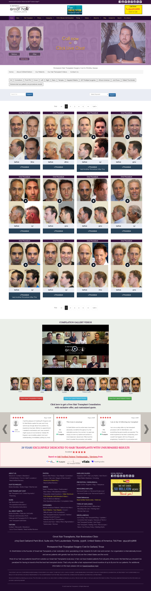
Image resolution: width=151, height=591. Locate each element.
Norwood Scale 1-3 (83, 491)
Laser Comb (81, 484)
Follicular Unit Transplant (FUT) (18, 518)
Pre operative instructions (17, 504)
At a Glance (127, 18)
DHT (85, 476)
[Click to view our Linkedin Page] (128, 2)
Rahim (108, 391)
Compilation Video (67, 501)
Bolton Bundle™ (26, 1)
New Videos (47, 492)
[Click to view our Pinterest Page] (131, 2)
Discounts (18, 527)
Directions (25, 476)
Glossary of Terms (100, 520)
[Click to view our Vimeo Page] (140, 2)
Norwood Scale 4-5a (84, 493)
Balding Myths (100, 527)
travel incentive (88, 566)
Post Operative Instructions (18, 507)
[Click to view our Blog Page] (137, 2)
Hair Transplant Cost (15, 493)
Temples (61, 80)
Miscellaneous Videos (59, 492)
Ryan (131, 393)
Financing (12, 496)
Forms (22, 478)
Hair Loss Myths (93, 476)
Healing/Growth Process (51, 517)
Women (55, 524)
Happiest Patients (72, 80)
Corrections (18, 80)
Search (119, 18)
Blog (105, 18)
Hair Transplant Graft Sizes (17, 520)
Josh (20, 391)
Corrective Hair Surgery (85, 520)
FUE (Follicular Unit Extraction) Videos (55, 496)
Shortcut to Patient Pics (50, 480)
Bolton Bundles (14, 487)
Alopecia (79, 476)
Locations (33, 478)
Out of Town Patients (16, 529)
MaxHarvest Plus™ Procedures (53, 519)
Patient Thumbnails (129, 80)
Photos (39, 18)
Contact (18, 476)
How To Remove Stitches (51, 499)
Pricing (78, 18)
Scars (44, 489)
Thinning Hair (95, 509)
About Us (96, 18)
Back (53, 80)
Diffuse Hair (96, 506)
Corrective (68, 476)
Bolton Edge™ (35, 1)
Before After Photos (49, 476)
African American (104, 80)
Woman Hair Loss (83, 511)
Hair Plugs (97, 522)
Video (18, 18)
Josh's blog (80, 517)
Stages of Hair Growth (63, 478)
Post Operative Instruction (51, 501)
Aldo (42, 392)
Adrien (64, 392)
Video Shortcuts (68, 494)
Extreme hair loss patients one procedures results (26, 84)
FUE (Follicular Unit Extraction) (65, 18)
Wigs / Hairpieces (98, 484)
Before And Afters (66, 507)
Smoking (96, 478)
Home (11, 18)
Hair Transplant (28, 18)
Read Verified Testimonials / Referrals (89, 500)
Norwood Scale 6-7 (98, 493)
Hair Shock (102, 476)
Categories (49, 18)
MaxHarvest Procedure (15, 1)
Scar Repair (60, 476)
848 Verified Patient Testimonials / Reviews (77, 456)
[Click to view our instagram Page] (134, 2)
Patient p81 (86, 392)
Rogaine (88, 484)
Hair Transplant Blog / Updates (95, 517)
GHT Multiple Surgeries (88, 80)
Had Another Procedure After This (92, 169)
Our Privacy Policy (88, 527)
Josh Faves (116, 80)
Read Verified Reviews (16, 480)
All (11, 80)
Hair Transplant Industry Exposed (54, 515)
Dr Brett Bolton (14, 478)
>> (88, 106)
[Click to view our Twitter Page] (125, 2)
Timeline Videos (53, 489)
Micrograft (33, 518)
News (79, 527)
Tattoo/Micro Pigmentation (64, 522)
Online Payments (28, 493)
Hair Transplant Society (84, 522)
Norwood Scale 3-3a (97, 491)
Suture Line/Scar (49, 522)
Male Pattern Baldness (84, 478)
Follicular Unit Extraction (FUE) (18, 516)
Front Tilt (28, 80)
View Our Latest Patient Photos (75, 398)
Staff (27, 478)
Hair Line (52, 478)
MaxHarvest (33, 487)
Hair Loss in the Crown (84, 506)
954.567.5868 (134, 9)
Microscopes (102, 525)
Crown (36, 80)
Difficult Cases (47, 512)
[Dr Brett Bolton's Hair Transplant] (30, 8)
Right (47, 80)
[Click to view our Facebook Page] (119, 2)
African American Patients (51, 507)
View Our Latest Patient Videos (119, 398)
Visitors (87, 18)
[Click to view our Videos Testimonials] (122, 2)
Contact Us (112, 18)
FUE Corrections (59, 512)
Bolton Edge (24, 487)
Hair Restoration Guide (16, 502)
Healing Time (92, 525)
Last (94, 106)
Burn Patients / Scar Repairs (52, 510)
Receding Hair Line (83, 509)
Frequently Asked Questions (52, 494)
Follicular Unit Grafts (26, 513)
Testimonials (63, 489)
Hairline (68, 515)
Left (42, 80)
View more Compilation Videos (31, 398)
